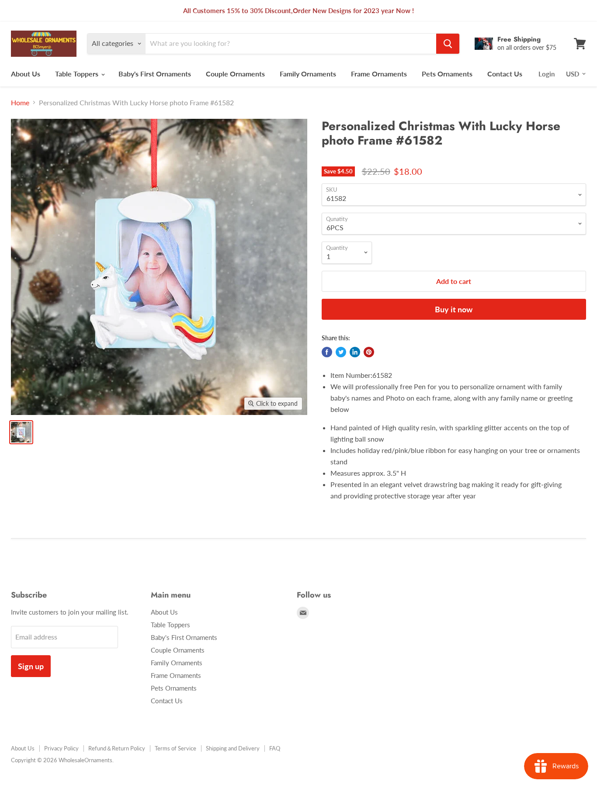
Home (20, 103)
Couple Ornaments (235, 73)
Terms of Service (175, 748)
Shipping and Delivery (233, 748)
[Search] (447, 44)
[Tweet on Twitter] (341, 352)
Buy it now (453, 309)
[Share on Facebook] (327, 352)
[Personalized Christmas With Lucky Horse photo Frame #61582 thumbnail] (21, 432)
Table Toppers (77, 73)
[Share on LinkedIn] (355, 352)
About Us (25, 73)
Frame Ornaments (379, 73)
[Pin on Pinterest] (369, 352)
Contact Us (504, 73)
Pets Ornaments (447, 73)
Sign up (31, 666)
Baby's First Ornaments (154, 73)
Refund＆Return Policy (116, 748)
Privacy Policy (61, 748)
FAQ (274, 748)
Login (546, 74)
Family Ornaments (308, 73)
